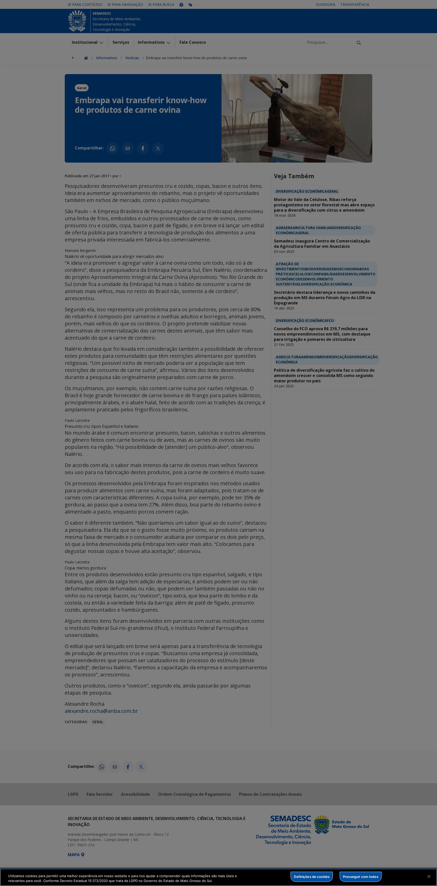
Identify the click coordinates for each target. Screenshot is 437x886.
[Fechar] (428, 876)
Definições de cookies (312, 877)
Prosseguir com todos (360, 877)
